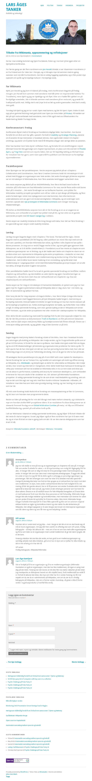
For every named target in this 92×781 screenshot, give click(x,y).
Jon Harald (47, 69)
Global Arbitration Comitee (45, 405)
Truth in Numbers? (50, 319)
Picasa (68, 113)
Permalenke (58, 429)
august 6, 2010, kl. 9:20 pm (24, 520)
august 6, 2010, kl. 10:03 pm (24, 561)
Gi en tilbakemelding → (14, 453)
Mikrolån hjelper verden (14, 701)
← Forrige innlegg (13, 662)
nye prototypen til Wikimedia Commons (40, 202)
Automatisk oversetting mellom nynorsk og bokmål (23, 725)
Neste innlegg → (79, 662)
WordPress (24, 772)
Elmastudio (43, 772)
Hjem (42, 5)
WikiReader (25, 363)
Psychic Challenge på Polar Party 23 (20, 685)
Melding (12, 603)
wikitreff (32, 429)
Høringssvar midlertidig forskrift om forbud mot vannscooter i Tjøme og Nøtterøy (36, 676)
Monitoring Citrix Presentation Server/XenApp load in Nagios (26, 706)
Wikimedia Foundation (21, 429)
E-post (11, 634)
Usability (54, 135)
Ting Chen (18, 152)
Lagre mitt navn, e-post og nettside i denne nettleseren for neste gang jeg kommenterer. (44, 650)
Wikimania (49, 429)
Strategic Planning (69, 135)
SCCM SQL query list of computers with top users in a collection (29, 679)
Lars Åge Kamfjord (24, 559)
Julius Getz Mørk (11, 774)
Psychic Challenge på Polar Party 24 (20, 688)
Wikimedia (69, 5)
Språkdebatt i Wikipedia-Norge (16, 715)
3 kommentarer (37, 56)
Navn (11, 625)
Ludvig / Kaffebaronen (15, 747)
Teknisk (59, 5)
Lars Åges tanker (16, 7)
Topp (8, 776)
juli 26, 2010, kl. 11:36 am (23, 462)
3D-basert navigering (36, 216)
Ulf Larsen (20, 518)
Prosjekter (80, 5)
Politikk (50, 5)
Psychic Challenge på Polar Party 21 (20, 682)
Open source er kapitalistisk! (15, 720)
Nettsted (11, 643)
